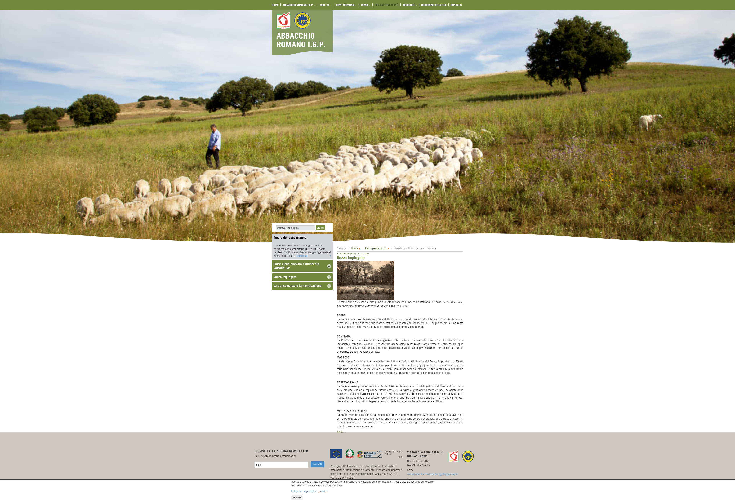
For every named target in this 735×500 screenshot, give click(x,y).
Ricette (325, 4)
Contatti (456, 4)
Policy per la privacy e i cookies (309, 491)
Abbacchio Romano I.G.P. (298, 4)
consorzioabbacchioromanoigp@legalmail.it (432, 474)
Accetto (296, 497)
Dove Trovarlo (345, 4)
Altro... (341, 432)
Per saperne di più (386, 4)
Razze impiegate (351, 257)
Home (275, 4)
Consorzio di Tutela (434, 4)
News (365, 4)
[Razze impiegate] (365, 280)
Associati (409, 4)
